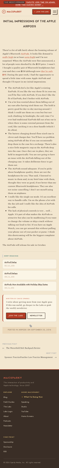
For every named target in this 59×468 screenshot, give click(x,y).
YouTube (24, 411)
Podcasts (7, 421)
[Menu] (54, 11)
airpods (23, 329)
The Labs (7, 406)
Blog (5, 397)
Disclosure (8, 447)
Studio (24, 406)
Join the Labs (16, 315)
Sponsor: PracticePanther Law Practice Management (31, 357)
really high (7, 57)
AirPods (25, 53)
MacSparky (14, 11)
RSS (5, 451)
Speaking (25, 402)
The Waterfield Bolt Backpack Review (21, 348)
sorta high (30, 57)
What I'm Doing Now (33, 397)
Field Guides (9, 402)
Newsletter (36, 315)
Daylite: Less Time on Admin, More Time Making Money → (35, 3)
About (6, 416)
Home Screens (27, 416)
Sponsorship (8, 442)
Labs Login (8, 411)
